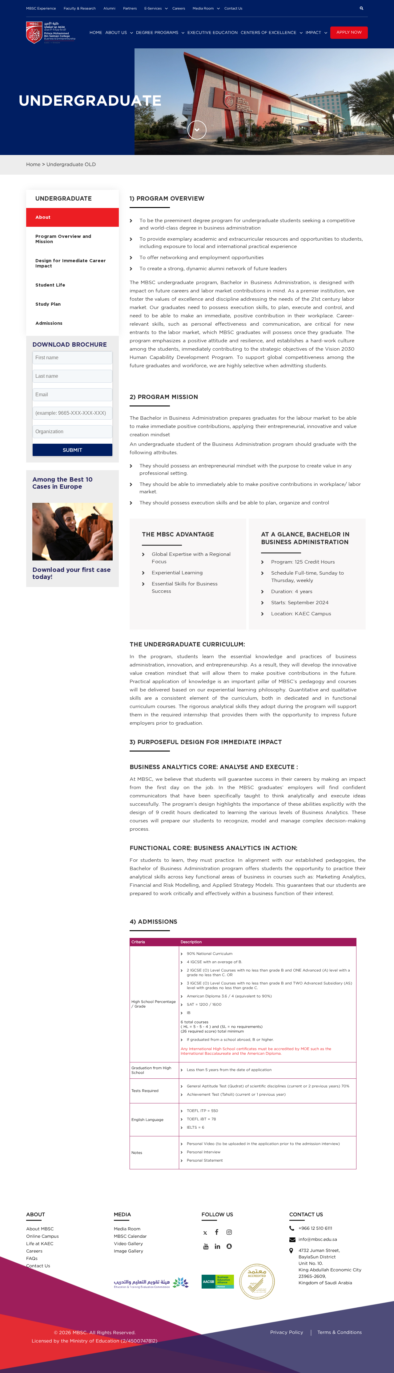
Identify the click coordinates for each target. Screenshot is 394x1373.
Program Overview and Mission (63, 239)
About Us (116, 33)
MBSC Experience (41, 8)
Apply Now (349, 32)
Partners (130, 8)
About (42, 217)
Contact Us (233, 8)
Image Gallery (128, 1251)
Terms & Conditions (339, 1332)
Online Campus (42, 1236)
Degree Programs (157, 33)
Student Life (50, 285)
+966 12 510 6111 (315, 1228)
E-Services (153, 8)
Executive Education (212, 33)
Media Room (203, 8)
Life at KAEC (39, 1244)
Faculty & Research (80, 8)
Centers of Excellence (268, 33)
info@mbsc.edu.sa (318, 1239)
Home (96, 33)
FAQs (32, 1259)
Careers (178, 8)
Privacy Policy (286, 1332)
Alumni (109, 8)
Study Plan (48, 304)
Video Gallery (128, 1244)
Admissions (48, 323)
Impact (313, 33)
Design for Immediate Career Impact (70, 263)
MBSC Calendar (130, 1236)
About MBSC (40, 1229)
